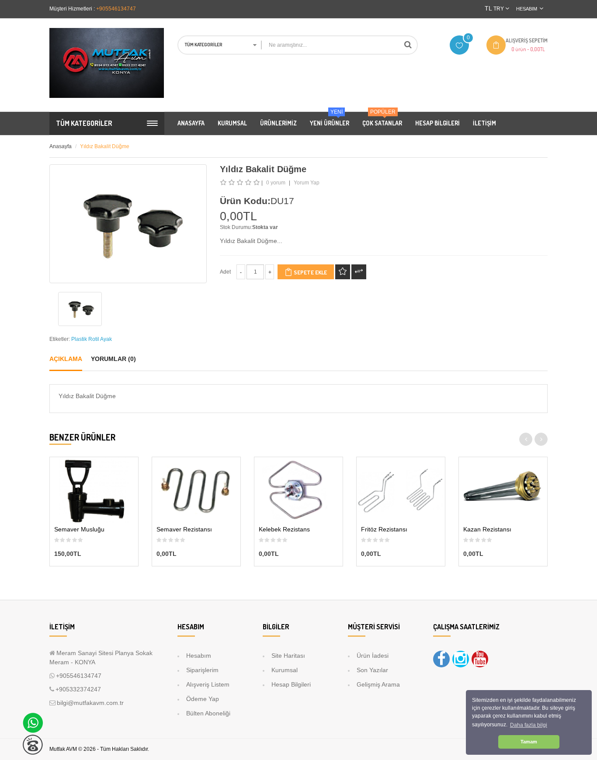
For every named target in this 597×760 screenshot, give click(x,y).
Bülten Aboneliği (208, 713)
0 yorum (275, 183)
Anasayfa (60, 146)
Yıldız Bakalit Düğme (104, 146)
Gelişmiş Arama (378, 684)
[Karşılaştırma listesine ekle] (358, 271)
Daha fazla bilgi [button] (528, 725)
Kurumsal (284, 669)
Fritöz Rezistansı (384, 529)
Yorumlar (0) (113, 358)
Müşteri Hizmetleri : (72, 9)
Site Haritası (288, 655)
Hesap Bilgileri (291, 684)
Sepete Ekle (309, 272)
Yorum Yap (306, 183)
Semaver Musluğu (79, 529)
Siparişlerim (202, 669)
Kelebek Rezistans (284, 529)
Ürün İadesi (373, 655)
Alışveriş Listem (207, 684)
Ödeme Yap (202, 698)
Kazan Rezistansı (487, 529)
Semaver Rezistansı (184, 529)
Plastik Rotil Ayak (91, 339)
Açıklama (65, 358)
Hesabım (198, 655)
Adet (225, 272)
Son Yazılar (372, 669)
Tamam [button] (529, 741)
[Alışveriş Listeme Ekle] (342, 271)
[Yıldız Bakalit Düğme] (80, 309)
